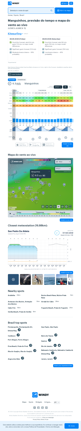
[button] (25, 28)
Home (10, 15)
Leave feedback (17, 74)
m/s (18, 83)
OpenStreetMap (63, 209)
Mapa (24, 402)
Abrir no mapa (65, 10)
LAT (11, 131)
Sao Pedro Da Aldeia (18, 231)
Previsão (12, 79)
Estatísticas (21, 79)
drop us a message (48, 417)
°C (11, 105)
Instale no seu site (67, 145)
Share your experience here (63, 365)
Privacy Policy (36, 419)
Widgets (39, 402)
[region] (40, 184)
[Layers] (43, 206)
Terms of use (44, 419)
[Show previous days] (14, 214)
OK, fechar (71, 426)
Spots (16, 15)
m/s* (10, 100)
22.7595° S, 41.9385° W (15, 28)
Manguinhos (32, 83)
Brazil (22, 15)
